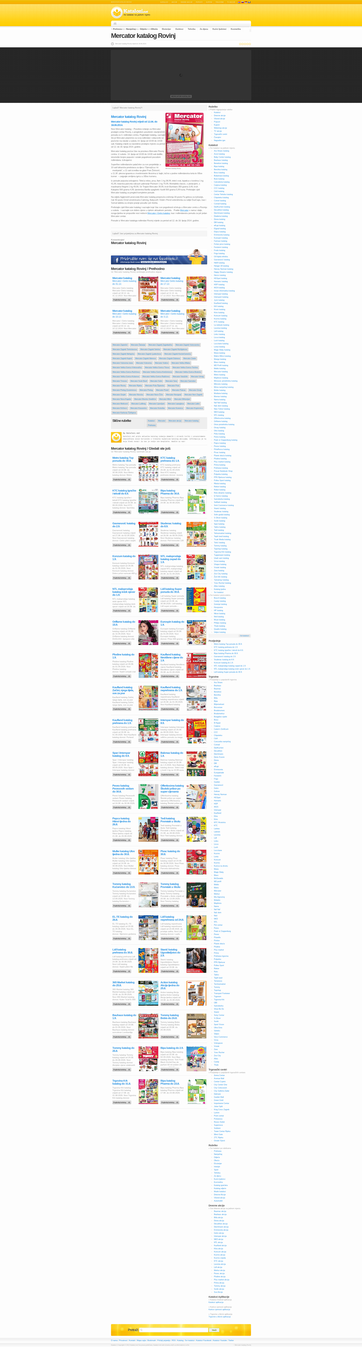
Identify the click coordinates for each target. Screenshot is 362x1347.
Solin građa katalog (222, 515)
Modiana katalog (220, 393)
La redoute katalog (221, 325)
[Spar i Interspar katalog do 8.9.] (122, 773)
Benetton (217, 692)
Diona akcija (219, 1221)
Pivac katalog (219, 452)
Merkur (217, 894)
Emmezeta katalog (221, 235)
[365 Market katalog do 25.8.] (122, 1003)
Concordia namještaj (222, 741)
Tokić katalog (219, 543)
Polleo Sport (219, 965)
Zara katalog (219, 570)
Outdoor (179, 29)
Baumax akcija (220, 1211)
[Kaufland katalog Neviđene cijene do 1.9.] (170, 675)
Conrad (217, 745)
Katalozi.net (133, 433)
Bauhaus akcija (220, 1214)
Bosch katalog (220, 598)
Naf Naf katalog (220, 403)
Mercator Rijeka (135, 386)
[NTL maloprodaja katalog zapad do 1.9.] (170, 577)
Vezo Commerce (221, 1037)
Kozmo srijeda (220, 1258)
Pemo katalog (219, 437)
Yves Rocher (219, 1052)
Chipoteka (218, 735)
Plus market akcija (221, 1280)
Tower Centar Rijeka (222, 1131)
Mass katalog (219, 362)
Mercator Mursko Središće (145, 399)
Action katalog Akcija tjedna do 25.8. (169, 985)
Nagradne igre (219, 140)
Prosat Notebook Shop (223, 471)
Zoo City (217, 1055)
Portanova (218, 1119)
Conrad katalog (220, 204)
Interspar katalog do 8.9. (172, 722)
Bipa (216, 701)
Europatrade (219, 773)
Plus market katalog (222, 462)
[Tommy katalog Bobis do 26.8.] (170, 1036)
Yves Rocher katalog (222, 583)
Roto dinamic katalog (222, 493)
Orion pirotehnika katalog (224, 424)
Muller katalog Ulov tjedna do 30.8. (123, 853)
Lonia (216, 857)
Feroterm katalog (221, 247)
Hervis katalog (220, 275)
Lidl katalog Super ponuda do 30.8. (171, 590)
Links (216, 841)
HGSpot (217, 797)
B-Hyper (217, 723)
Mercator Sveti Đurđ (139, 381)
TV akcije (231, 2)
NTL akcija (218, 1242)
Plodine (217, 947)
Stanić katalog (220, 508)
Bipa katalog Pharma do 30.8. (169, 492)
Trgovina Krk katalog (222, 552)
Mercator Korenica (175, 408)
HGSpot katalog (220, 278)
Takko (216, 975)
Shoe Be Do (219, 1009)
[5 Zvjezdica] (250, 44)
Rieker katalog (220, 487)
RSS (174, 1340)
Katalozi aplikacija (216, 1302)
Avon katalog (219, 154)
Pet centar (218, 925)
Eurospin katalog (221, 238)
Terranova (218, 981)
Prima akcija (219, 1283)
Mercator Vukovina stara (123, 363)
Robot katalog (219, 490)
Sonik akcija (219, 1289)
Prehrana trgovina (221, 956)
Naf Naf (217, 909)
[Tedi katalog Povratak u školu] (170, 839)
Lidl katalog (218, 331)
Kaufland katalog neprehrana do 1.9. (171, 689)
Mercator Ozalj (195, 390)
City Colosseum (220, 1088)
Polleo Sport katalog (222, 480)
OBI (215, 1003)
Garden (217, 782)
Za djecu (204, 29)
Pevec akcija (219, 1273)
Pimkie (217, 940)
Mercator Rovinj (119, 386)
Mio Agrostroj (219, 897)
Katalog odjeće (220, 1188)
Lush (216, 847)
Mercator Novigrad (173, 395)
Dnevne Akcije (220, 1195)
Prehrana (117, 29)
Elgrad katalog (220, 229)
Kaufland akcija (220, 1245)
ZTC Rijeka (218, 1137)
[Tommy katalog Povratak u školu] (170, 905)
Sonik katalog (219, 521)
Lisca (216, 844)
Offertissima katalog (222, 418)
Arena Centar (219, 1075)
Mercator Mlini (165, 399)
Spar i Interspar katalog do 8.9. (121, 754)
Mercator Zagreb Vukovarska (187, 345)
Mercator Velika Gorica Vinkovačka (127, 367)
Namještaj (131, 29)
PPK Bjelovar (219, 962)
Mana (216, 869)
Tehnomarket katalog (222, 533)
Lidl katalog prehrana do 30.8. (122, 951)
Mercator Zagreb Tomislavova (125, 349)
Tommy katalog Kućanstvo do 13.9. (123, 885)
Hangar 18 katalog (221, 266)
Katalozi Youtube (220, 1340)
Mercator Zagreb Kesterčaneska (177, 354)
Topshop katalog (220, 549)
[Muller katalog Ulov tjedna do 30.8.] (122, 872)
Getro (216, 788)
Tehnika (191, 29)
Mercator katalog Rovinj (143, 35)
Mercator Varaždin (180, 376)
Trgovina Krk (219, 1000)
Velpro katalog (220, 632)
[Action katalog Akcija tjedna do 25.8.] (170, 1003)
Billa (215, 698)
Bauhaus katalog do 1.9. (124, 1017)
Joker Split (218, 1106)
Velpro (216, 1034)
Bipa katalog (219, 166)
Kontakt (132, 1340)
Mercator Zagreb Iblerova (145, 358)
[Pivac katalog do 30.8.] (170, 872)
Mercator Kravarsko (139, 408)
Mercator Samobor (188, 381)
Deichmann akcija (221, 1227)
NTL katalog (219, 415)
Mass (216, 875)
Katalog (180, 1340)
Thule (216, 1065)
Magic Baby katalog (222, 350)
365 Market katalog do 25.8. (123, 984)
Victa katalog (219, 561)
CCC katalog (219, 188)
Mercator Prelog (146, 390)
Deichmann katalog (222, 213)
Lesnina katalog (220, 328)
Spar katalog (219, 524)
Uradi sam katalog (221, 558)
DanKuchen (218, 748)
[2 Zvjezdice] (242, 44)
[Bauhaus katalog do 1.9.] (122, 1036)
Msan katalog (219, 620)
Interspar (217, 810)
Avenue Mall (219, 1078)
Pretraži (133, 1330)
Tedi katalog (219, 530)
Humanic (217, 801)
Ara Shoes (218, 682)
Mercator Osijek (119, 395)
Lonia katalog (219, 347)
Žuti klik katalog (220, 577)
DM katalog (218, 222)
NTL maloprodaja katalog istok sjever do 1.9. (123, 591)
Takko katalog (219, 527)
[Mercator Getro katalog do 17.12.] (170, 299)
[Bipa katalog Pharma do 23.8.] (170, 1101)
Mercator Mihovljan (182, 399)
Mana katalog (219, 353)
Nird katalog (219, 617)
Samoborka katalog (222, 499)
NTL (215, 922)
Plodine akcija (219, 1276)
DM (215, 763)
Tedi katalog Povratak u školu (170, 820)
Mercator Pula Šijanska (154, 386)
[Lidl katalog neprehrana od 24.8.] (170, 937)
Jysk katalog (219, 300)
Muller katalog (219, 390)
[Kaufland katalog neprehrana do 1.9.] (170, 708)
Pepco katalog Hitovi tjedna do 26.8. (121, 821)
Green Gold (218, 1100)
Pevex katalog (220, 446)
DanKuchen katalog (222, 207)
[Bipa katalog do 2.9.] (170, 1068)
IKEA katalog (219, 288)
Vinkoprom (218, 1043)
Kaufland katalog (221, 303)
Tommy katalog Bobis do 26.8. (169, 1017)
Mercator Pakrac (179, 390)
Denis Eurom (219, 757)
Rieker (216, 968)
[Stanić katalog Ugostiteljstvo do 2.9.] (170, 970)
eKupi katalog (219, 225)
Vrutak (216, 1046)
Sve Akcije (218, 1292)
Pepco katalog (220, 443)
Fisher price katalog (222, 244)
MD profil (217, 881)
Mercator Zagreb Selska (150, 349)
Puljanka (217, 959)
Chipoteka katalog (221, 197)
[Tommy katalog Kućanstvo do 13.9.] (122, 905)
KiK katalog (218, 306)
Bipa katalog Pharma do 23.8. (169, 1082)
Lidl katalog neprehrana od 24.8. (172, 918)
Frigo (216, 779)
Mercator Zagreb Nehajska (123, 354)
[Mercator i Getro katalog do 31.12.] (122, 299)
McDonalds (218, 878)
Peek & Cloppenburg (222, 931)
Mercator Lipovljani (156, 404)
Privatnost (123, 1340)
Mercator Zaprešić (120, 345)
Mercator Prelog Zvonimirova (124, 390)
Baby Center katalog (222, 157)
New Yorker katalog (222, 409)
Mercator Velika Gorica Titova (157, 367)
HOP (216, 804)
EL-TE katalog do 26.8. (122, 918)
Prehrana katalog (221, 468)
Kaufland (217, 813)
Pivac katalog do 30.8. (170, 853)
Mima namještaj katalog (223, 387)
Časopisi (217, 137)
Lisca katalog (219, 337)
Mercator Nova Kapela (122, 399)
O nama (114, 1340)
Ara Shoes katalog (221, 151)
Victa (216, 1040)
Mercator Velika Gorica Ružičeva (126, 372)
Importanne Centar (221, 1103)
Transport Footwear (222, 993)
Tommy (217, 987)
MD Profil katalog (221, 365)
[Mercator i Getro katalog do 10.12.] (122, 331)
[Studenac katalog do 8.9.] (170, 544)
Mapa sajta (141, 1340)
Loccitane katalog (221, 344)
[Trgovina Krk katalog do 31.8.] (122, 1101)
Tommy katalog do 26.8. (123, 1049)
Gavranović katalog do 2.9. (123, 525)
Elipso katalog (220, 232)
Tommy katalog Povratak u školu (170, 885)
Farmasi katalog (220, 241)
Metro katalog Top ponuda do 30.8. (122, 459)
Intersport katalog (221, 297)
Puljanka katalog (221, 474)
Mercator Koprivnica (194, 408)
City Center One (220, 1085)
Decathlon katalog (221, 210)
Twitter (231, 1340)
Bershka (217, 695)
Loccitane (218, 850)
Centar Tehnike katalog (223, 194)
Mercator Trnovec (120, 381)
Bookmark (151, 1340)
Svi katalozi (219, 592)
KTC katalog (219, 322)
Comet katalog (220, 201)
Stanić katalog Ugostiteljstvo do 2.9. (170, 952)
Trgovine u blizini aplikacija (220, 1317)
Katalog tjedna (220, 589)
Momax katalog (220, 396)
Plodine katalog (220, 459)
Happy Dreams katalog (223, 272)
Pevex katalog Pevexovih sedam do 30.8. (123, 788)
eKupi (216, 766)
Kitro (216, 819)
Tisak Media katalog (222, 539)
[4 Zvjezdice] (247, 44)
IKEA (216, 807)
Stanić (216, 1012)
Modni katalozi (220, 1191)
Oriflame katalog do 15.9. (123, 623)
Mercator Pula (173, 386)
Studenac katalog (221, 511)
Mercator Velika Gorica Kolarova (126, 376)
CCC (216, 732)
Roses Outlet (219, 1122)
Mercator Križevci (120, 408)
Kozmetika (236, 29)
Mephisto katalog (221, 378)
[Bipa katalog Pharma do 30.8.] (170, 511)
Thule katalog (219, 626)
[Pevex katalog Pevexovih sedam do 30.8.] (122, 806)
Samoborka (218, 1006)
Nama (216, 906)
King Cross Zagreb (221, 1109)
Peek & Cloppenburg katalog (225, 440)
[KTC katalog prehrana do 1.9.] (170, 478)
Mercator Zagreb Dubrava (169, 358)
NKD (216, 919)
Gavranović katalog (222, 260)
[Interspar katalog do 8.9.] (170, 741)
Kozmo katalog (220, 319)
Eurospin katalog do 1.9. (172, 623)
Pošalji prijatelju (163, 1340)
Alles (216, 1059)
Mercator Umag (197, 376)
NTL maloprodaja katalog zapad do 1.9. (170, 559)
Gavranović (218, 785)
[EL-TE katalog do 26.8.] (122, 937)
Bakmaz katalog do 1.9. (171, 754)
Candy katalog (220, 601)
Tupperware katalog (222, 555)
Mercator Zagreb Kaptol (122, 358)
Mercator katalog (181, 96)
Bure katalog (219, 179)
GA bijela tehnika (221, 256)
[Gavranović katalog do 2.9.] (122, 544)
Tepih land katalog (221, 536)
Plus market (219, 950)
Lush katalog (219, 340)
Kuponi (209, 2)
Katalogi (242, 2)
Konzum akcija (220, 1252)
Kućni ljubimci (219, 29)
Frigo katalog (219, 253)
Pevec (216, 934)
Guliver (217, 791)
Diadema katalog (221, 216)
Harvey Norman (220, 794)
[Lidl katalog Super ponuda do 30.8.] (170, 609)
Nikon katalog (219, 613)
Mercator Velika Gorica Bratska (188, 372)
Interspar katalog (221, 294)
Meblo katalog (219, 368)
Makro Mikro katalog (222, 356)
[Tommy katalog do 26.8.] (122, 1068)
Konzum (217, 860)
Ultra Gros (218, 1028)
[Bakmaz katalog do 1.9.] (170, 773)
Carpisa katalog (220, 185)
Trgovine (220, 2)
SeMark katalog (220, 502)
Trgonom (217, 996)
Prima (216, 953)
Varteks (217, 1031)
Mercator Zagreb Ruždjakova (175, 349)
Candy (216, 1062)
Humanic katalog (221, 281)
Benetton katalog (221, 163)
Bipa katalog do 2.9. (171, 1047)
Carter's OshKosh (221, 729)
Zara (216, 1049)
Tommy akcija (219, 1286)
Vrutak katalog (220, 567)
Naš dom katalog (221, 406)
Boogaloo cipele (220, 717)
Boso (216, 720)
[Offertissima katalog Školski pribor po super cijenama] (170, 806)
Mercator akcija (175, 421)
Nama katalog (219, 400)
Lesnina (217, 835)
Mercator (184, 210)
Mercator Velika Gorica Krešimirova (157, 372)
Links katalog (219, 334)
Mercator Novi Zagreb (193, 395)
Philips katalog (220, 623)
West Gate (218, 1134)
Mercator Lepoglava (176, 404)
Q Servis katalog (221, 496)
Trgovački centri (220, 134)
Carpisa (217, 726)
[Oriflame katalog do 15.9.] (122, 642)
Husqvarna (218, 607)
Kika (216, 816)
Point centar (219, 1116)
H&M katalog (219, 263)
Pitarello (217, 937)
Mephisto (217, 903)
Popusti (199, 2)
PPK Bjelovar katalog (222, 477)
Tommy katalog (220, 546)
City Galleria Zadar (221, 1091)
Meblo (216, 884)
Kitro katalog (219, 312)
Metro (216, 888)
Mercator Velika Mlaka (181, 363)
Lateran (217, 832)
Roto (216, 972)
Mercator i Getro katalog (158, 213)
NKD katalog (219, 412)
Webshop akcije (220, 128)
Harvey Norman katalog (223, 269)
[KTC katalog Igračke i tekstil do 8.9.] (122, 511)
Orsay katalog (219, 427)
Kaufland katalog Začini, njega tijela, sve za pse (123, 690)
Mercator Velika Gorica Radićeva (156, 376)
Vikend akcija (219, 1198)
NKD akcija (218, 1239)
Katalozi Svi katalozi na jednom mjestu (130, 13)
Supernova (218, 1125)
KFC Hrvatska (220, 822)
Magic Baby (219, 872)
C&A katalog (219, 191)
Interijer (217, 1167)
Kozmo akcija (219, 1255)
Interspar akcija (220, 1236)
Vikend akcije (186, 2)
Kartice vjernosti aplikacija (219, 1309)
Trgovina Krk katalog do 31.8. (121, 1082)
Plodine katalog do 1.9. (123, 656)
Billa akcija (218, 1217)
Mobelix (217, 900)
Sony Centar (219, 1015)
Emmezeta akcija (221, 1230)
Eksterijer (166, 29)
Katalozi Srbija (246, 2)
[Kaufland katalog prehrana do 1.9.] (122, 741)
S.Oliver (217, 1018)
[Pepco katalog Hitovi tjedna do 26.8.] (122, 839)
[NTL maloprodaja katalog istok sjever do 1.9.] (122, 609)
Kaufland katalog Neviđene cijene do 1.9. (171, 657)
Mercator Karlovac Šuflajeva (124, 413)
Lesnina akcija (220, 1264)
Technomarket (220, 984)
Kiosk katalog (219, 309)
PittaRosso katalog (222, 449)
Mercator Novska (136, 395)
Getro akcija (219, 1233)
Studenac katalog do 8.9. (170, 525)
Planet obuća (219, 944)
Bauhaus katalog (221, 160)
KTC (216, 825)
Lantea (216, 829)
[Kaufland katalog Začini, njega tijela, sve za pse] (122, 708)
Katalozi (164, 2)
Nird (215, 916)
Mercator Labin (193, 404)
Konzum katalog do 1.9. (123, 558)
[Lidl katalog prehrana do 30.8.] (122, 970)
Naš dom (217, 912)
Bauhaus (217, 686)
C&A (216, 738)
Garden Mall (219, 1097)
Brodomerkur (219, 714)
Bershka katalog (220, 169)
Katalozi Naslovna (116, 23)
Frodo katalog (219, 250)
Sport (216, 1170)
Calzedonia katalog (222, 182)
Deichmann (218, 754)
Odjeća (143, 29)
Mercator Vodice (161, 363)
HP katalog (218, 610)
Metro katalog (219, 375)
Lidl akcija (218, 1267)
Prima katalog (219, 465)
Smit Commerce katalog (224, 505)
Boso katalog (219, 173)
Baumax (217, 689)
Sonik (216, 1021)
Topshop (217, 990)
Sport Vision (219, 1024)
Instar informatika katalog (224, 291)
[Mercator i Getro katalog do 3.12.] (170, 331)
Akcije (174, 2)
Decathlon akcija (221, 1224)
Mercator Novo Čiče (154, 395)
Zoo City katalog (220, 574)
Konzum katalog (220, 316)
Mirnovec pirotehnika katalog (225, 381)
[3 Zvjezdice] (245, 44)
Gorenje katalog (220, 604)
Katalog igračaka (221, 1185)
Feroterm (217, 776)
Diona (216, 760)
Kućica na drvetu (221, 866)
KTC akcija (218, 1261)
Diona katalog (219, 219)
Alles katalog (219, 586)
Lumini (216, 1113)
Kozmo (217, 853)
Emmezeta (218, 769)
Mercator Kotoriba (157, 408)
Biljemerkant (219, 704)
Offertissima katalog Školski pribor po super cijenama (172, 788)
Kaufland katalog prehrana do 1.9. (122, 722)
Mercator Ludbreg (138, 404)
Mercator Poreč (162, 390)
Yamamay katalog (221, 580)
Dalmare (217, 1094)
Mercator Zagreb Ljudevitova (149, 354)
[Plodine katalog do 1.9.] (122, 675)
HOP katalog (219, 284)
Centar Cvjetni (220, 1081)
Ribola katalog (220, 483)
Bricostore (218, 707)
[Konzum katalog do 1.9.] (122, 577)
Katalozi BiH (249, 2)
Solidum (217, 1128)
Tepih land (218, 978)
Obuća (154, 29)
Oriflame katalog (220, 421)
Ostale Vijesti (219, 1141)
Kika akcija (218, 1249)
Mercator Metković (120, 404)
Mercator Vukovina (144, 363)
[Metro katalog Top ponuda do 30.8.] (122, 478)
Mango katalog (220, 359)
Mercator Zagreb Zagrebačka (160, 345)
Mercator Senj (171, 381)
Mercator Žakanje (138, 345)
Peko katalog (219, 434)
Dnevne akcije (220, 115)
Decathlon (218, 751)
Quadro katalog (220, 629)
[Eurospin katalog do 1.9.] (170, 642)
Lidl (215, 838)
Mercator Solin (156, 381)
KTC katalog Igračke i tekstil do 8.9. (124, 492)
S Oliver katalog (220, 518)
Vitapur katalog (220, 564)
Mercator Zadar (189, 358)
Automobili (218, 1201)
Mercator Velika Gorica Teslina (185, 367)
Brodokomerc (219, 710)
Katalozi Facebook (203, 1340)
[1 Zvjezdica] (240, 44)
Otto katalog (219, 431)
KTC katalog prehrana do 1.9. (169, 459)
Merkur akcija (219, 1270)
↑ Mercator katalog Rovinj (242, 1345)
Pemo (216, 928)
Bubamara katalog (221, 176)
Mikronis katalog (220, 384)
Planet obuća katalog (222, 455)
